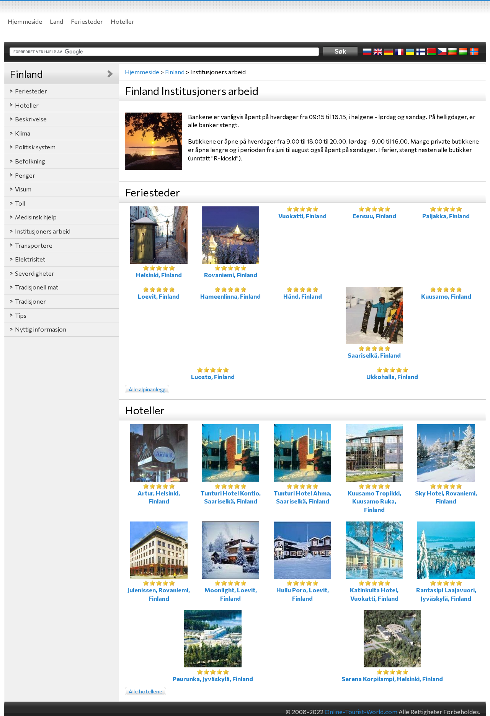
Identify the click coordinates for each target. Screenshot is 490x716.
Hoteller (122, 21)
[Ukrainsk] (410, 51)
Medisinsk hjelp (36, 217)
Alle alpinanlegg (147, 389)
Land (56, 21)
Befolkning (30, 161)
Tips (20, 315)
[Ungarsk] (463, 51)
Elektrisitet (30, 259)
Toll (20, 203)
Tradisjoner (30, 301)
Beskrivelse (31, 119)
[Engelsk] (377, 51)
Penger (25, 175)
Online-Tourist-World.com (361, 711)
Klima (22, 133)
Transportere (33, 245)
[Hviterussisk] (431, 51)
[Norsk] (474, 51)
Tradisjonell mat (36, 287)
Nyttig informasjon (40, 329)
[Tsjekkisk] (442, 51)
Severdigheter (34, 273)
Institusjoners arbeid (42, 231)
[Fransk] (399, 51)
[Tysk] (388, 51)
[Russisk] (367, 51)
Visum (23, 189)
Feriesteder (87, 21)
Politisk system (35, 146)
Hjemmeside (25, 21)
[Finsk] (420, 51)
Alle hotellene (145, 691)
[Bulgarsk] (452, 51)
